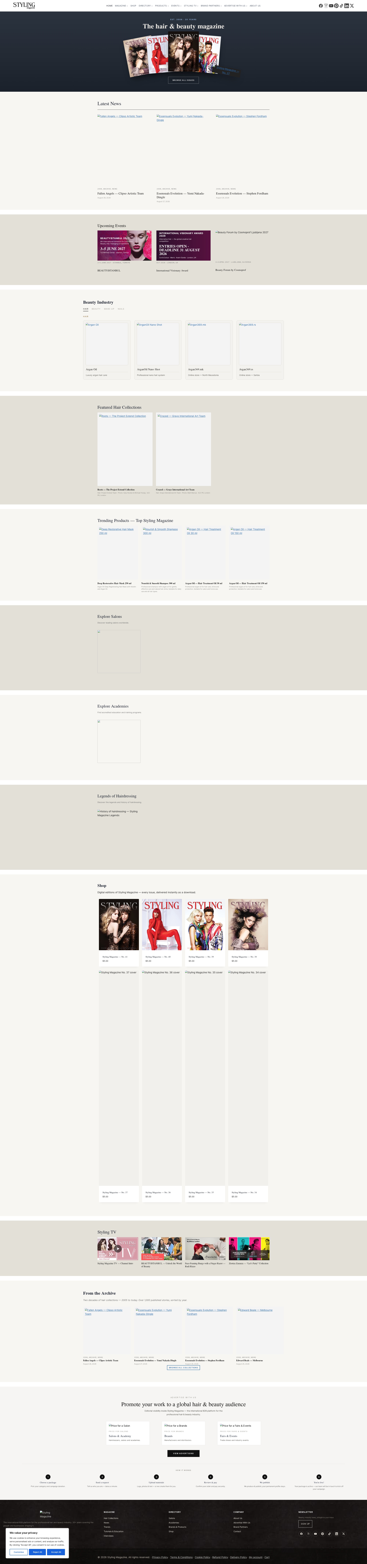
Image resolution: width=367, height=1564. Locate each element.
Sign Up (305, 1524)
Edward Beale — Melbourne (249, 1360)
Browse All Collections (183, 1368)
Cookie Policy (202, 1557)
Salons (172, 1518)
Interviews (108, 1536)
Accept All (56, 1552)
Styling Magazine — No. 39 (201, 956)
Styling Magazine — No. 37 (115, 1192)
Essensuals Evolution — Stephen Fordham (242, 193)
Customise (19, 1552)
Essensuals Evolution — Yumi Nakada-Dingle (180, 195)
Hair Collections (111, 1518)
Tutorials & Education (113, 1531)
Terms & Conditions (181, 1557)
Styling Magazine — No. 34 (244, 1192)
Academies (174, 1522)
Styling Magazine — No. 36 (158, 1192)
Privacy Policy (160, 1557)
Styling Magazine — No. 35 (201, 1192)
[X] (352, 5)
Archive (107, 189)
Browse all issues (184, 80)
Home (109, 5)
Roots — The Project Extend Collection (115, 489)
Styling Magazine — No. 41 (115, 956)
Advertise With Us (242, 1522)
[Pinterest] (336, 5)
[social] (321, 5)
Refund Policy (220, 1557)
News (114, 189)
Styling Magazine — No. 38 (244, 956)
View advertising (183, 1453)
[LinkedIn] (346, 5)
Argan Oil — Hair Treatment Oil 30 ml (203, 583)
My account (255, 1557)
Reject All (37, 1552)
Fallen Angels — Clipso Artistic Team (120, 193)
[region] (37, 1543)
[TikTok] (341, 5)
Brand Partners (241, 1527)
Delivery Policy (238, 1557)
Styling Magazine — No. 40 (158, 956)
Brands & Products (177, 1527)
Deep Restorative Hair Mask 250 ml (114, 583)
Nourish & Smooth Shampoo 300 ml (158, 583)
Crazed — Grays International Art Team (175, 489)
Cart (267, 1557)
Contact (237, 1531)
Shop (133, 5)
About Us (255, 5)
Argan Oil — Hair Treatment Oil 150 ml (248, 583)
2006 (99, 189)
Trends (107, 1527)
